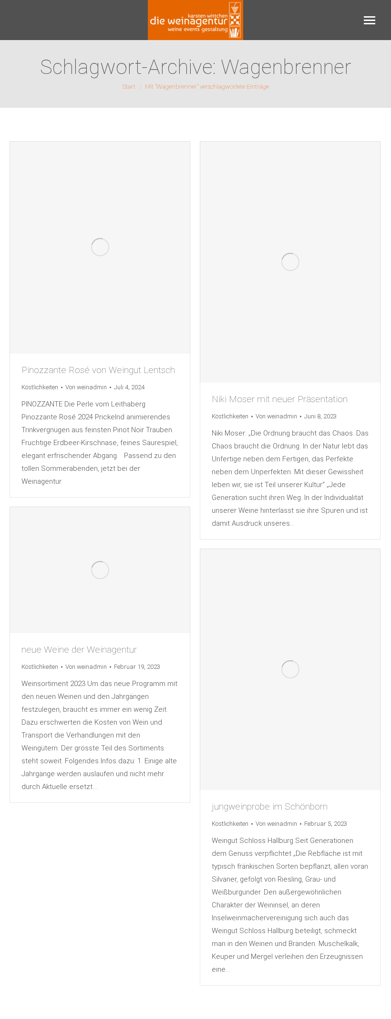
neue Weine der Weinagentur (79, 649)
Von (86, 387)
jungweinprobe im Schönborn (270, 806)
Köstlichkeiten (39, 387)
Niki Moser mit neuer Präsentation (280, 399)
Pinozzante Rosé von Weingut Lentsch (98, 369)
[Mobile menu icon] (369, 20)
